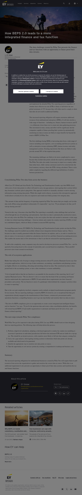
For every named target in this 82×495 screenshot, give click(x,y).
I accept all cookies (52, 91)
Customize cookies (41, 96)
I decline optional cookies (26, 91)
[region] (41, 81)
